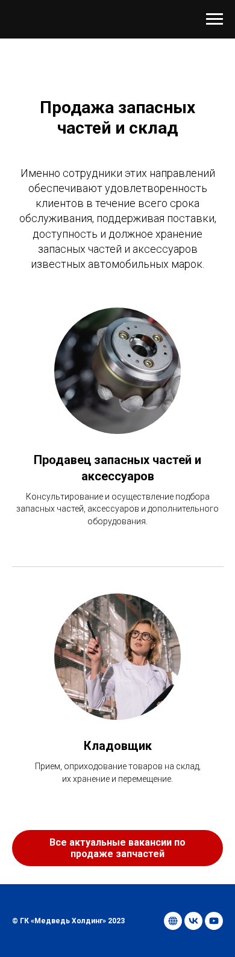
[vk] (193, 921)
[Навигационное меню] (214, 19)
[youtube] (214, 921)
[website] (173, 921)
